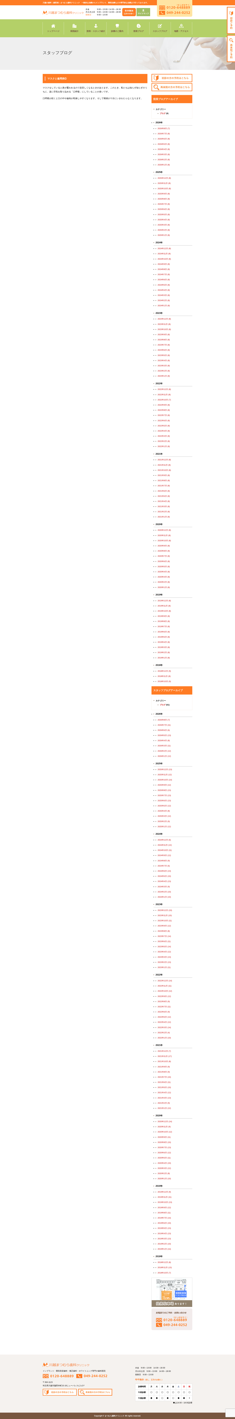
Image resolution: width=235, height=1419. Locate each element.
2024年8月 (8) (164, 269)
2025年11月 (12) (165, 775)
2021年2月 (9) (164, 1103)
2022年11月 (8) (164, 394)
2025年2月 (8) (164, 230)
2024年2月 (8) (164, 300)
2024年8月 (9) (164, 861)
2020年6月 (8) (164, 561)
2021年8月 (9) (164, 1072)
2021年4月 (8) (164, 501)
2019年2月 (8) (164, 652)
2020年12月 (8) (164, 530)
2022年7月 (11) (164, 1007)
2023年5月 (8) (164, 355)
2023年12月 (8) (164, 319)
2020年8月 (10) (164, 1142)
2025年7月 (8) (164, 204)
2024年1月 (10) (164, 897)
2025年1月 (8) (164, 235)
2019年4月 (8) (164, 642)
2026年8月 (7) (164, 128)
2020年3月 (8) (164, 577)
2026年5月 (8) (164, 144)
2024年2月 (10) (164, 892)
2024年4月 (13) (164, 881)
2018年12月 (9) (164, 671)
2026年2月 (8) (164, 159)
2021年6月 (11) (164, 1082)
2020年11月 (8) (164, 535)
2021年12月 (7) (164, 1051)
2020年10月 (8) (164, 540)
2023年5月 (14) (164, 946)
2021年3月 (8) (164, 506)
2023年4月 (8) (164, 360)
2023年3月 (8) (164, 366)
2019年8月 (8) (164, 621)
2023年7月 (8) (164, 345)
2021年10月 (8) (164, 470)
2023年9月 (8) (164, 334)
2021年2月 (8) (164, 512)
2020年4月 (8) (164, 572)
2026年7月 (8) (164, 134)
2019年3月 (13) (164, 1239)
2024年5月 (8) (164, 285)
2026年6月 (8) (164, 139)
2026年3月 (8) (164, 154)
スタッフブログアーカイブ (168, 690)
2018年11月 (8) (164, 676)
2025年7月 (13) (164, 795)
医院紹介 (74, 31)
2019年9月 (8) (164, 616)
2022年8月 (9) (164, 1001)
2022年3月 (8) (164, 436)
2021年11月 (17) (165, 1056)
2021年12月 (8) (164, 460)
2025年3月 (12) (164, 816)
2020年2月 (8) (164, 582)
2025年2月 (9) (164, 821)
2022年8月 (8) (164, 410)
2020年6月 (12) (164, 1153)
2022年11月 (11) (164, 986)
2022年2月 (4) (164, 1032)
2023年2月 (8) (164, 371)
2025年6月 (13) (164, 800)
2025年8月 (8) (164, 199)
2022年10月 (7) (164, 400)
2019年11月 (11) (164, 1197)
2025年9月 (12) (164, 785)
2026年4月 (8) (164, 149)
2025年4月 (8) (164, 220)
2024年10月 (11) (165, 850)
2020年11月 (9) (164, 1127)
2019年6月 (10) (164, 1223)
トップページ (53, 31)
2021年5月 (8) (164, 496)
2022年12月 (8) (164, 389)
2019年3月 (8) (164, 647)
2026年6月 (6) (164, 730)
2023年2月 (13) (164, 962)
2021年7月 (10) (164, 1077)
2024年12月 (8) (164, 248)
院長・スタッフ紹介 (96, 31)
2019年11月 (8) (164, 606)
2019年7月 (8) (164, 626)
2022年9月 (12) (164, 996)
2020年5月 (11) (164, 1158)
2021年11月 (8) (164, 465)
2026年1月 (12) (164, 756)
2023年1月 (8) (164, 376)
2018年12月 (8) (164, 1262)
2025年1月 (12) (164, 826)
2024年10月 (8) (164, 259)
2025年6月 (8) (164, 209)
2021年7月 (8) (164, 486)
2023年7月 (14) (164, 936)
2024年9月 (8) (164, 264)
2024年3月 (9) (164, 887)
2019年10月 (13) (165, 1202)
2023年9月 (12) (164, 926)
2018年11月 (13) (165, 1267)
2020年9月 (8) (164, 546)
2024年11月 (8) (164, 254)
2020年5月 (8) (164, 566)
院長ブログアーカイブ (165, 99)
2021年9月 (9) (164, 1067)
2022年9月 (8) (164, 405)
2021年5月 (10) (164, 1087)
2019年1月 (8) (164, 658)
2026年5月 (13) (164, 735)
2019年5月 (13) (164, 1228)
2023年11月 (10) (165, 915)
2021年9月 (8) (164, 475)
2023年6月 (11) (164, 941)
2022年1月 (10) (164, 1038)
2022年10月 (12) (165, 991)
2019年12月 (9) (164, 1192)
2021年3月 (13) (164, 1098)
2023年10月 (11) (165, 920)
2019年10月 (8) (164, 611)
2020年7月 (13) (164, 1147)
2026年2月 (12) (164, 751)
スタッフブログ (160, 31)
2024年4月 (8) (164, 290)
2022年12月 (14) (165, 981)
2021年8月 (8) (164, 480)
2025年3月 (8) (164, 225)
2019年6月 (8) (164, 632)
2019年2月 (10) (164, 1244)
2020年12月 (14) (165, 1121)
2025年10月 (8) (164, 188)
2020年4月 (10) (164, 1163)
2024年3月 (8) (164, 295)
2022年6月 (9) (164, 1012)
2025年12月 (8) (164, 178)
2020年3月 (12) (164, 1168)
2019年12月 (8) (164, 601)
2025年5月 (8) (164, 214)
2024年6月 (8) (164, 279)
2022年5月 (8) (164, 426)
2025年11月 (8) (164, 183)
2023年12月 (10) (165, 910)
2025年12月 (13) (165, 769)
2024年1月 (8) (164, 305)
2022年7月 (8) (164, 415)
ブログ (163, 113)
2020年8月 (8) (164, 551)
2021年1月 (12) (164, 1108)
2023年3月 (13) (164, 957)
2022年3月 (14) (164, 1027)
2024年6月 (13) (164, 871)
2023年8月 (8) (164, 340)
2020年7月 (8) (164, 556)
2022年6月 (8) (164, 420)
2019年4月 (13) (164, 1233)
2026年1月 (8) (164, 165)
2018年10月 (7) (164, 1273)
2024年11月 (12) (165, 845)
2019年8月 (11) (164, 1213)
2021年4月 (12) (164, 1092)
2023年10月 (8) (164, 329)
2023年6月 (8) (164, 350)
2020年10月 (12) (165, 1132)
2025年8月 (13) (164, 790)
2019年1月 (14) (164, 1249)
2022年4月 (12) (164, 1022)
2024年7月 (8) (164, 274)
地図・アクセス (181, 31)
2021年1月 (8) (164, 517)
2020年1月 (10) (164, 1178)
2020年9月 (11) (164, 1137)
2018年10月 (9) (164, 681)
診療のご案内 (117, 31)
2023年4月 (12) (164, 952)
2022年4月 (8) (164, 431)
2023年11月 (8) (164, 324)
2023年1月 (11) (164, 967)
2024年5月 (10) (164, 876)
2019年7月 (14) (164, 1218)
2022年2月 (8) (164, 441)
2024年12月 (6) (164, 840)
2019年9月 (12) (164, 1207)
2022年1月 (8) (164, 446)
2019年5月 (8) (164, 637)
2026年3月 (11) (164, 746)
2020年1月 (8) (164, 587)
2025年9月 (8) (164, 194)
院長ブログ (139, 31)
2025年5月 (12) (164, 806)
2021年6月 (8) (164, 491)
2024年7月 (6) (164, 866)
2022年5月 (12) (164, 1017)
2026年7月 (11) (164, 725)
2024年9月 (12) (164, 855)
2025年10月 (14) (165, 780)
